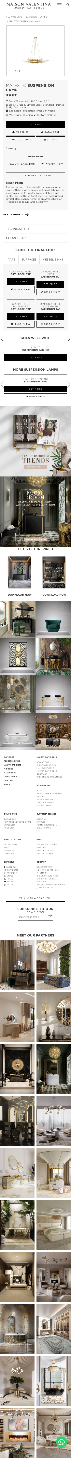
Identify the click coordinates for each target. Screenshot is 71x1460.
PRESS (39, 839)
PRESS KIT (41, 847)
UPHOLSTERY (10, 777)
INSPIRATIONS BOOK (46, 799)
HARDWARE (9, 853)
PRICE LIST (9, 828)
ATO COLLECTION (12, 839)
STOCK (7, 785)
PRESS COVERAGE (45, 853)
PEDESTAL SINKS (12, 761)
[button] (68, 338)
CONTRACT (41, 774)
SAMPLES (40, 822)
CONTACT (41, 862)
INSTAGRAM (12, 870)
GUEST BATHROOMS (46, 765)
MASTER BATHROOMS (46, 771)
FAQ (38, 831)
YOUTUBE (11, 882)
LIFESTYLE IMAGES (45, 802)
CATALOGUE (10, 819)
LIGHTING (8, 781)
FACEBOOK (11, 867)
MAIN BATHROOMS (45, 768)
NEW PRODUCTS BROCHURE (17, 822)
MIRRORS (8, 769)
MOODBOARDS (43, 805)
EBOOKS (40, 796)
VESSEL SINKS (10, 844)
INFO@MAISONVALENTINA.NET (50, 885)
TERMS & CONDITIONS (46, 825)
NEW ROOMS (42, 762)
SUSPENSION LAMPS (36, 17)
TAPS (6, 847)
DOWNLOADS (10, 814)
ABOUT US (41, 819)
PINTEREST (11, 873)
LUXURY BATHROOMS (46, 757)
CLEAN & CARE (43, 828)
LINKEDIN (10, 876)
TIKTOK (9, 885)
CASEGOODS (10, 773)
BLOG (39, 790)
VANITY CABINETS (12, 765)
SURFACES (9, 850)
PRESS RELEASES (44, 850)
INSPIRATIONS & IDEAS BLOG (49, 793)
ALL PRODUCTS (14, 17)
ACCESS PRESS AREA (46, 844)
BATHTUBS (9, 757)
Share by (11, 148)
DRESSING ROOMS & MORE (49, 777)
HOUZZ (9, 879)
